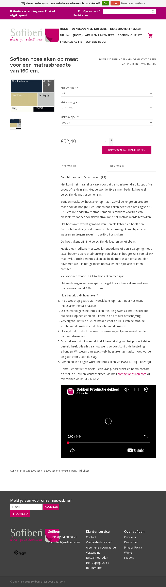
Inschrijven (43, 329)
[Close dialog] (156, 244)
